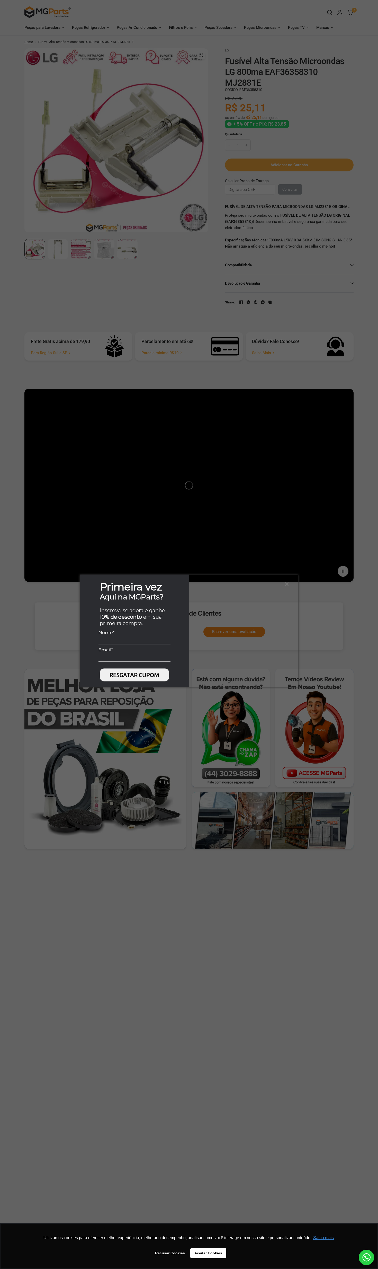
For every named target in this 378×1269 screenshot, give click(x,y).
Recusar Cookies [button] (170, 1253)
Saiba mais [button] (323, 1238)
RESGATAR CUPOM (134, 674)
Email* (105, 649)
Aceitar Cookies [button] (208, 1253)
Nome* (106, 632)
